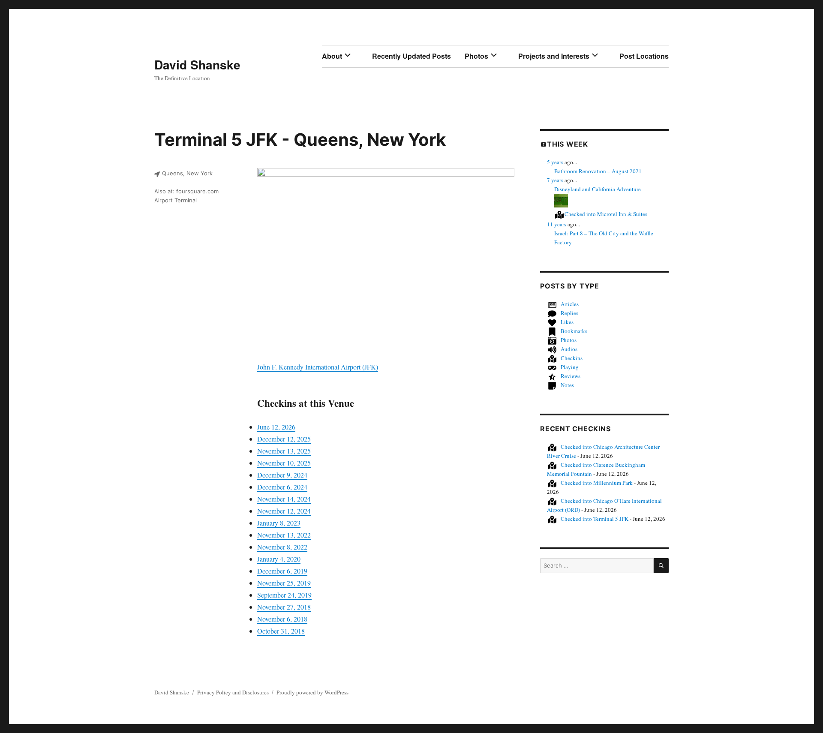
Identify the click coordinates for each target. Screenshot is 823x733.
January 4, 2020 (278, 558)
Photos (476, 56)
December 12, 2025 (284, 438)
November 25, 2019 (284, 582)
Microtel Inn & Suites (606, 214)
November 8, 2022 (282, 546)
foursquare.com (197, 191)
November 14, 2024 (284, 498)
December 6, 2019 (282, 570)
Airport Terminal (175, 200)
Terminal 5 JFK (594, 519)
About (332, 56)
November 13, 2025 (284, 450)
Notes (567, 385)
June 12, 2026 (276, 426)
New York (406, 139)
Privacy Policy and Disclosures (233, 692)
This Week (567, 144)
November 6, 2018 (282, 618)
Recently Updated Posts (411, 56)
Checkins (572, 358)
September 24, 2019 (284, 594)
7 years (555, 180)
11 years (556, 224)
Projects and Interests (553, 56)
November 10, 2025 (284, 462)
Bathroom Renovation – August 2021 (598, 171)
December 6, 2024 (282, 486)
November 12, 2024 (284, 510)
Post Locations (644, 56)
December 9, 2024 (282, 474)
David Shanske (197, 64)
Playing (570, 367)
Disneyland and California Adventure (597, 189)
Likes (567, 322)
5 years (555, 162)
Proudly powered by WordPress (312, 692)
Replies (569, 313)
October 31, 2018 (281, 630)
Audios (569, 349)
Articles (570, 304)
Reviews (570, 376)
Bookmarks (574, 331)
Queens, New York (187, 173)
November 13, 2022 (284, 534)
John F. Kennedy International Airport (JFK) (317, 366)
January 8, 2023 (278, 522)
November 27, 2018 (284, 606)
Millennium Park (597, 483)
